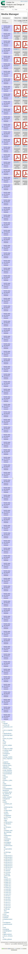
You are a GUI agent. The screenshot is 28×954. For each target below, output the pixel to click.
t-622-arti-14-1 (8, 865)
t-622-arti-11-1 (8, 860)
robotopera (8, 839)
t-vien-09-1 (8, 899)
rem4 (6, 837)
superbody (8, 844)
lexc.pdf (17, 97)
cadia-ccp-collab (8, 748)
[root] (4, 722)
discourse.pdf (17, 65)
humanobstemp (8, 772)
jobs (5, 778)
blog (5, 742)
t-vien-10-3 (8, 900)
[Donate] (5, 948)
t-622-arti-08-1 (8, 857)
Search (13, 9)
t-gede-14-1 (8, 882)
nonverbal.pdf (18, 129)
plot (5, 800)
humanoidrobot (8, 773)
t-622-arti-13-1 (8, 864)
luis (5, 787)
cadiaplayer (8, 815)
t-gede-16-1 (8, 885)
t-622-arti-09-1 (8, 859)
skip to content (24, 1)
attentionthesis (7, 733)
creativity (6, 752)
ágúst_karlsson (8, 934)
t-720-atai (7, 874)
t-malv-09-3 (8, 890)
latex (5, 783)
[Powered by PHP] (11, 948)
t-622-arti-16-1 (8, 867)
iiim (5, 775)
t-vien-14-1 (8, 905)
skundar (7, 840)
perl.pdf (17, 145)
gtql (6, 820)
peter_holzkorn (8, 797)
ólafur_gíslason (8, 939)
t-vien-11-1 (8, 902)
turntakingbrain (8, 931)
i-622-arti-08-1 (8, 822)
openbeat (6, 795)
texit (5, 927)
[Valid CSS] (23, 948)
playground (7, 798)
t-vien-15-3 (8, 907)
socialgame (8, 842)
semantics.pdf (18, 162)
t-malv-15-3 (8, 894)
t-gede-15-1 (8, 884)
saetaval (6, 917)
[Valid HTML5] (17, 948)
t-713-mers (8, 872)
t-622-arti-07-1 (8, 855)
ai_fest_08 (6, 725)
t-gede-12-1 (8, 879)
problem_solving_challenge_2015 (8, 832)
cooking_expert (8, 750)
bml (5, 743)
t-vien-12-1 (8, 904)
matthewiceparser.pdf (20, 113)
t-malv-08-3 (8, 889)
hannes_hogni (7, 768)
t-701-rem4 (8, 869)
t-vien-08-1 (8, 897)
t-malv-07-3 (8, 887)
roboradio (6, 916)
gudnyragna (7, 763)
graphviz (6, 762)
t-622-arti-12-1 (8, 862)
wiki (5, 932)
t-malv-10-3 (8, 892)
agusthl (6, 723)
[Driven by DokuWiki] (14, 950)
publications (8, 835)
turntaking (6, 929)
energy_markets (8, 757)
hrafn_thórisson (8, 770)
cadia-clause (8, 810)
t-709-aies (7, 870)
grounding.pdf (18, 81)
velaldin (7, 912)
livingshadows (7, 785)
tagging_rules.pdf (19, 178)
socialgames (7, 922)
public (5, 802)
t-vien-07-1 (8, 895)
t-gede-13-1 (8, 880)
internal (6, 777)
